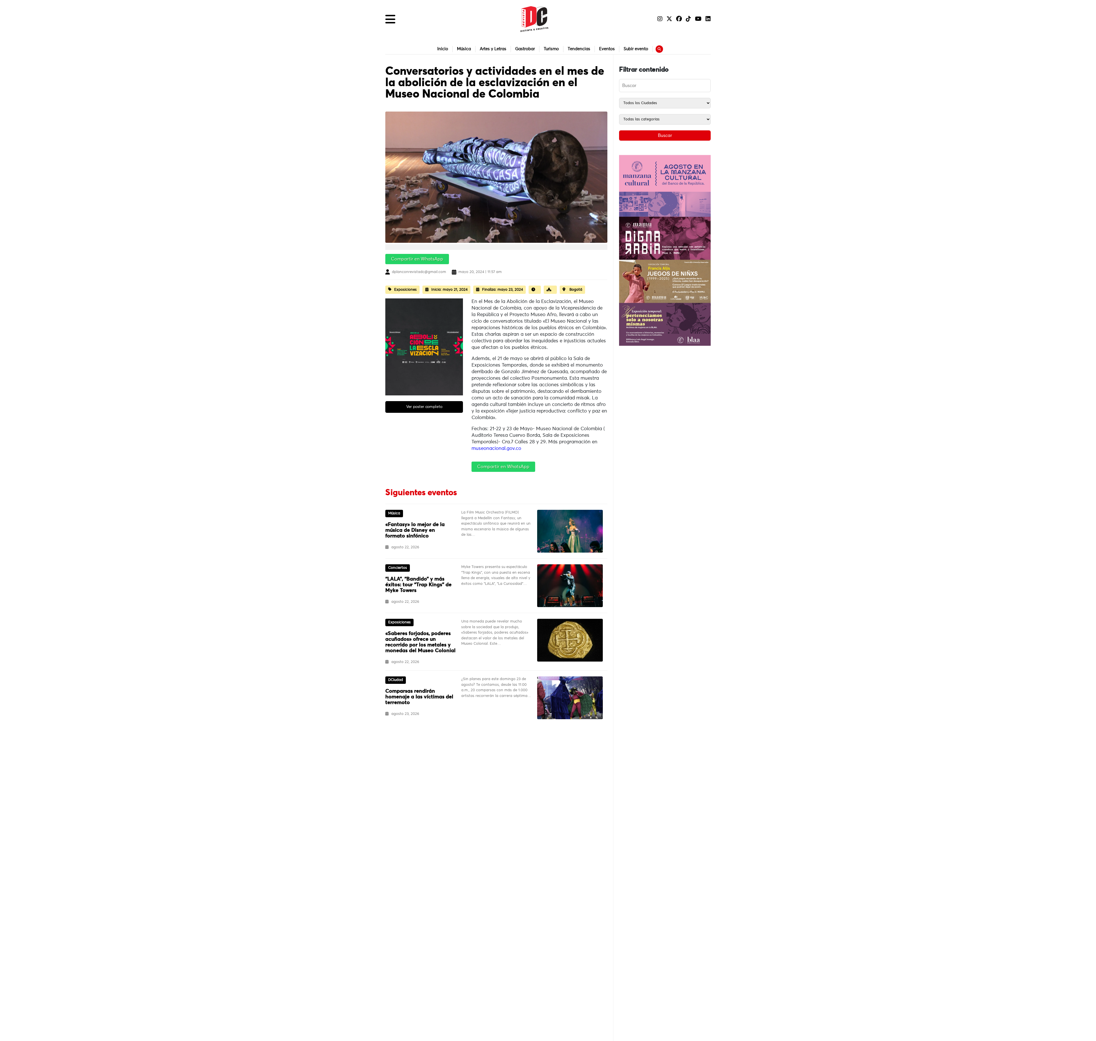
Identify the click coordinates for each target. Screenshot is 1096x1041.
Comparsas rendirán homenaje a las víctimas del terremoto (419, 697)
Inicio (442, 49)
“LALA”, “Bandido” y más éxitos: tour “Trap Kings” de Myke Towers (418, 585)
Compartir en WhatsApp (417, 259)
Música (464, 49)
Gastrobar (525, 49)
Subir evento (636, 49)
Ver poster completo (424, 407)
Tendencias (579, 49)
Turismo (551, 49)
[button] (390, 19)
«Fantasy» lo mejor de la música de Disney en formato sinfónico (415, 530)
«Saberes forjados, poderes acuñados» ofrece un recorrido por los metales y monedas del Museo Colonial (420, 642)
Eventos (607, 49)
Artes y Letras (493, 49)
